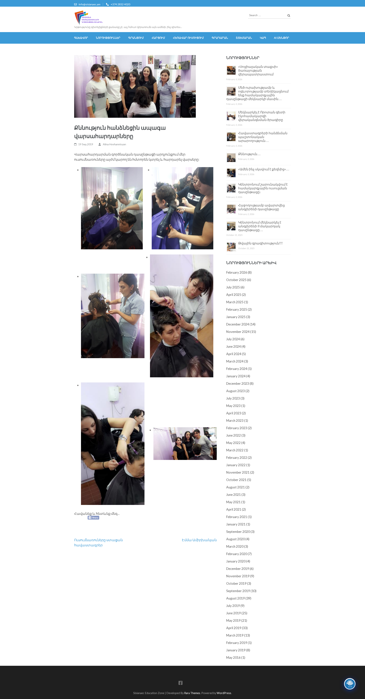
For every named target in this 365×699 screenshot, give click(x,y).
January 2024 (236, 376)
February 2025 (236, 309)
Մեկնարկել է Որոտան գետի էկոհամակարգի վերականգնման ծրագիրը (261, 116)
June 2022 (233, 435)
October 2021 (236, 480)
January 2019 (236, 650)
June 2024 (233, 346)
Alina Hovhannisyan (114, 144)
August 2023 (235, 391)
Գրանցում (136, 37)
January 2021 (236, 524)
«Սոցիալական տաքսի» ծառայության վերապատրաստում (258, 70)
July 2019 (233, 606)
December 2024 (237, 324)
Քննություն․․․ (249, 154)
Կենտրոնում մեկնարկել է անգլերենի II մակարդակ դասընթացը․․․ (259, 226)
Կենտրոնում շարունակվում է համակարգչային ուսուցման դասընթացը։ (263, 188)
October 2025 (236, 280)
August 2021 (235, 487)
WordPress (224, 693)
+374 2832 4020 (120, 4)
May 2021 (233, 502)
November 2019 (238, 576)
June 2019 (233, 613)
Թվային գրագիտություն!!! (260, 243)
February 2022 (236, 458)
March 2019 (235, 635)
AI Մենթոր (281, 37)
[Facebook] (180, 683)
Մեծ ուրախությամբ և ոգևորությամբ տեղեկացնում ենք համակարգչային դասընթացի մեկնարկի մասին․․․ (257, 93)
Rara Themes (192, 693)
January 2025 (236, 317)
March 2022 (235, 450)
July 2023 (233, 398)
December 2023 (237, 383)
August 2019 (235, 598)
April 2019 (233, 628)
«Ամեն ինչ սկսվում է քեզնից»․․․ (263, 169)
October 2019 (236, 583)
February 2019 (236, 643)
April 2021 (233, 509)
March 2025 (235, 302)
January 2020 (236, 561)
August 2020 (235, 539)
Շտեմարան (244, 37)
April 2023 (233, 413)
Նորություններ (108, 37)
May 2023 (233, 406)
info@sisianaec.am (89, 4)
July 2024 (233, 339)
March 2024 (235, 361)
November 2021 (238, 472)
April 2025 (233, 295)
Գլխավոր (81, 37)
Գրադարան (220, 37)
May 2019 (233, 620)
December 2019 (237, 569)
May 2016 (233, 658)
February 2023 (236, 428)
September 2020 (238, 532)
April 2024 (233, 354)
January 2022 (236, 465)
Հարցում (158, 37)
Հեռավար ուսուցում (188, 37)
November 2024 (238, 332)
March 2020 (235, 546)
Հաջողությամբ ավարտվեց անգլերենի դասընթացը (261, 207)
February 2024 (236, 369)
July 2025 (233, 287)
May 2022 (233, 443)
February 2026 (236, 272)
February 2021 (236, 517)
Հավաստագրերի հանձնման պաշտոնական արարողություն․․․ (262, 137)
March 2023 (235, 421)
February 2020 (236, 554)
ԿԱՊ (263, 37)
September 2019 (238, 591)
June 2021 (233, 495)
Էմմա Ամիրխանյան (199, 540)
